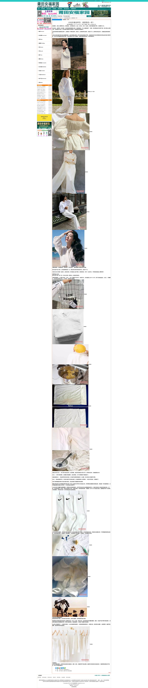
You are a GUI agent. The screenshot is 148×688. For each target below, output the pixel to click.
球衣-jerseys (41, 47)
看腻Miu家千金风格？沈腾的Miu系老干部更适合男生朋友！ (46, 113)
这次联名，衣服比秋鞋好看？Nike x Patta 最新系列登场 (45, 98)
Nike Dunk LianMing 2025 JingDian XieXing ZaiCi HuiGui (45, 87)
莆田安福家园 (44, 677)
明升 (71, 684)
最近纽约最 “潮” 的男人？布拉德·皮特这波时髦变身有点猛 (46, 93)
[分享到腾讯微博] (61, 668)
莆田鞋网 (43, 8)
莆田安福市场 (66, 8)
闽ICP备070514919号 (76, 684)
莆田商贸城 (60, 8)
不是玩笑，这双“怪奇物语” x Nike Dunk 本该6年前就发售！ (46, 90)
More (49, 85)
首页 (39, 8)
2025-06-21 (50, 94)
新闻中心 (60, 18)
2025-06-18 (50, 98)
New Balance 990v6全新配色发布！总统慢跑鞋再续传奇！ (45, 101)
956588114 (76, 685)
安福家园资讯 (73, 8)
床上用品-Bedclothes (42, 66)
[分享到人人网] (63, 668)
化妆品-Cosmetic (42, 70)
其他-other (41, 82)
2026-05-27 (50, 86)
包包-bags (40, 39)
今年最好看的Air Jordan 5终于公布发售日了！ (44, 108)
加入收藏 (109, 2)
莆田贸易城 (49, 8)
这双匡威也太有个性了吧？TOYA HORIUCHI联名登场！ (45, 95)
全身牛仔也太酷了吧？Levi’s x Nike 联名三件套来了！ (45, 92)
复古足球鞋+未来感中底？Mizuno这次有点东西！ (44, 105)
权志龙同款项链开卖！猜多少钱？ (42, 110)
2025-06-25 (50, 89)
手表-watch (41, 51)
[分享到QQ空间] (57, 668)
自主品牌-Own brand (42, 35)
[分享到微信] (65, 668)
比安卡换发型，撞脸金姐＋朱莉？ (42, 96)
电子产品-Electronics (42, 78)
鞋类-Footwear (41, 31)
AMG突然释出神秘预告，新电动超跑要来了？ (44, 111)
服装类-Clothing (42, 43)
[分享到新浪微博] (59, 668)
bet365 (70, 684)
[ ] (109, 672)
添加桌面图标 (105, 2)
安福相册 (54, 8)
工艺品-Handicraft (42, 74)
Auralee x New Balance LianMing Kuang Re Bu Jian (44, 102)
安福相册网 (63, 677)
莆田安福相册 (68, 677)
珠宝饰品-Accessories (42, 62)
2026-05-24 (50, 88)
